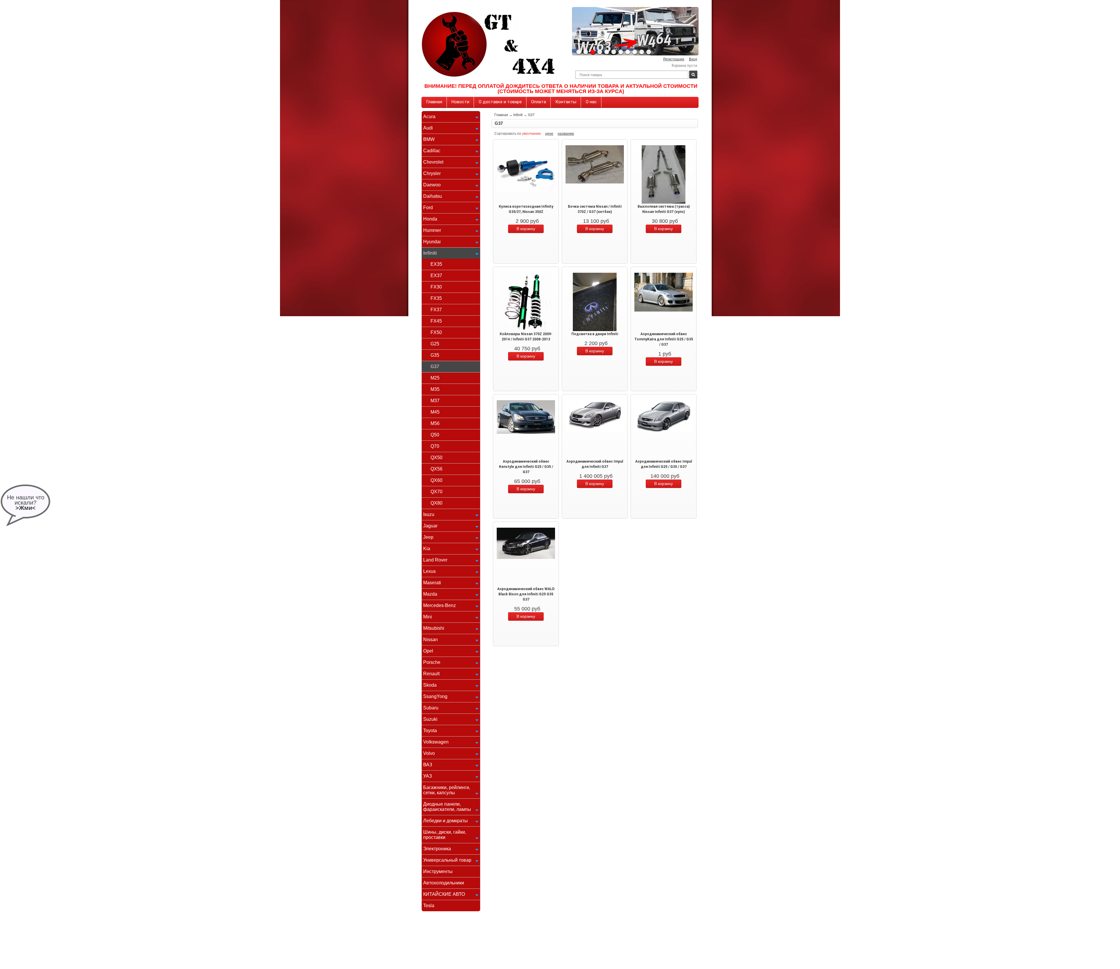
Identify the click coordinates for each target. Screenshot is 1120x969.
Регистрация (673, 59)
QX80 (436, 503)
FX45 (436, 321)
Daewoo (432, 184)
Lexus (429, 571)
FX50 (436, 332)
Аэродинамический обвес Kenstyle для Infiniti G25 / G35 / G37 (526, 466)
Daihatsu (432, 196)
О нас (591, 101)
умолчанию (531, 134)
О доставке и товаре (500, 101)
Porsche (431, 662)
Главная (434, 101)
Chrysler (432, 173)
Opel (428, 650)
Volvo (429, 753)
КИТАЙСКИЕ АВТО (444, 894)
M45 (435, 412)
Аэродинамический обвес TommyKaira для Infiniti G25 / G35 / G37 (663, 339)
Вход (693, 59)
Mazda (430, 594)
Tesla (428, 905)
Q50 (434, 434)
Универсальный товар (447, 860)
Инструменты (438, 871)
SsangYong (435, 696)
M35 (435, 389)
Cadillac (431, 150)
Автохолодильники (443, 882)
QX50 (436, 457)
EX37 (436, 275)
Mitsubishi (433, 628)
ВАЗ (427, 764)
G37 (434, 366)
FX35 (436, 298)
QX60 (436, 480)
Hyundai (432, 241)
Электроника (437, 848)
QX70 (436, 491)
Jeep (428, 537)
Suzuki (430, 719)
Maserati (432, 582)
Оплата (538, 101)
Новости (460, 101)
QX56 (436, 468)
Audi (428, 127)
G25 (434, 343)
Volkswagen (436, 741)
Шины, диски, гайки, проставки (444, 835)
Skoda (430, 685)
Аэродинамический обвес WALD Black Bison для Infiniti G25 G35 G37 (525, 594)
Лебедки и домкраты (445, 820)
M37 (435, 400)
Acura (429, 116)
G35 (434, 355)
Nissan (430, 639)
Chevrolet (433, 162)
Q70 (434, 446)
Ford (428, 207)
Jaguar (430, 525)
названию (566, 134)
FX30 (436, 286)
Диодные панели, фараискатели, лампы (447, 807)
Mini (427, 616)
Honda (430, 218)
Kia (426, 548)
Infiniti (430, 253)
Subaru (430, 707)
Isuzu (428, 514)
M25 (435, 377)
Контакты (565, 101)
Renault (431, 673)
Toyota (430, 730)
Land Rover (435, 559)
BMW (429, 139)
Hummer (432, 230)
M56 (435, 423)
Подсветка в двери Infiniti (594, 334)
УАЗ (427, 776)
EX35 (436, 264)
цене (549, 134)
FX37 (436, 309)
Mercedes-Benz (439, 605)
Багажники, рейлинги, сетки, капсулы (446, 790)
